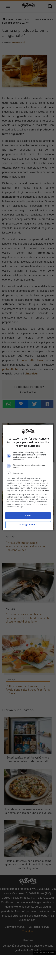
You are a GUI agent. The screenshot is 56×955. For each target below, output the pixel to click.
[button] (28, 473)
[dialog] (28, 477)
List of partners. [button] (42, 490)
